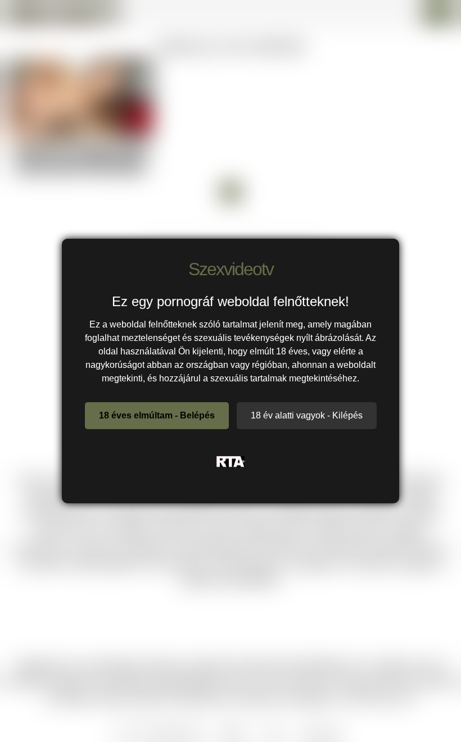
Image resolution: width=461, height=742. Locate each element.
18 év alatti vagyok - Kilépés (307, 415)
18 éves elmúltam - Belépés (157, 415)
